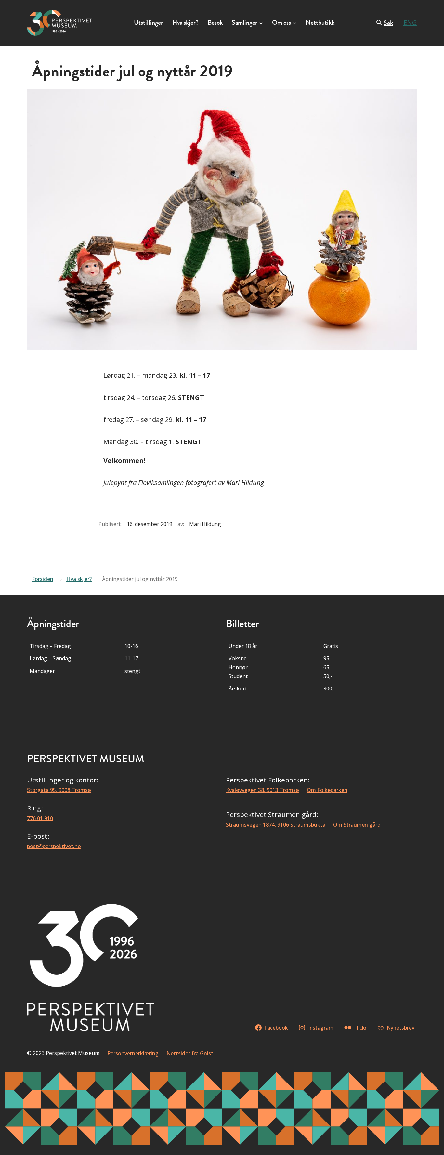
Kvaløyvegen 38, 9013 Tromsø (262, 790)
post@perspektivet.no (54, 846)
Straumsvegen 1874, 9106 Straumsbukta (275, 824)
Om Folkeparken (327, 790)
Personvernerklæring (133, 1053)
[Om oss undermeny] (294, 23)
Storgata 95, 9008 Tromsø (59, 790)
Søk (388, 23)
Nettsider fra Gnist (189, 1053)
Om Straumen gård (357, 824)
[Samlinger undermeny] (261, 23)
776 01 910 (40, 818)
